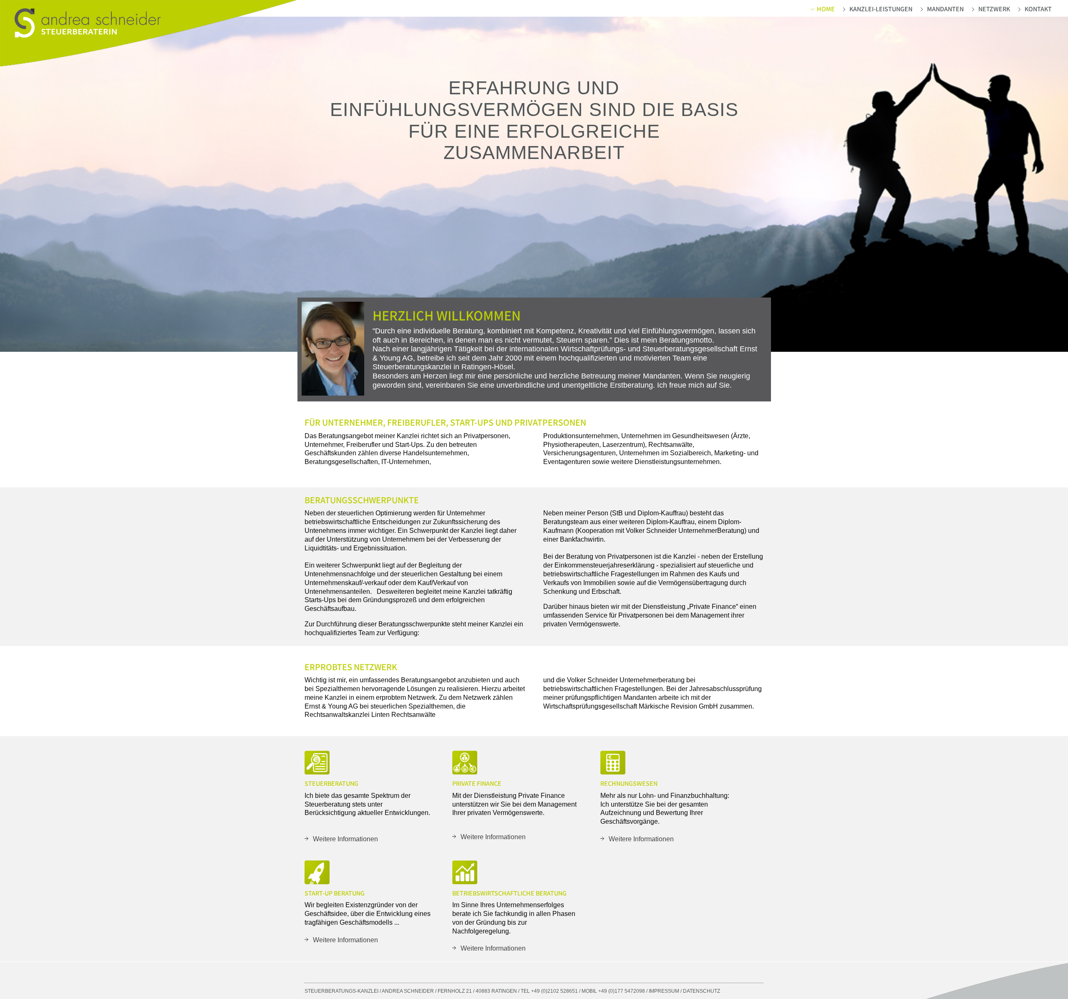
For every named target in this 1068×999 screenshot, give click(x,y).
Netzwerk (994, 9)
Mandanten (945, 9)
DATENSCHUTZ (701, 991)
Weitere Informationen (345, 839)
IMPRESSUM (664, 991)
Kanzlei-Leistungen (880, 9)
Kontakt (1038, 9)
